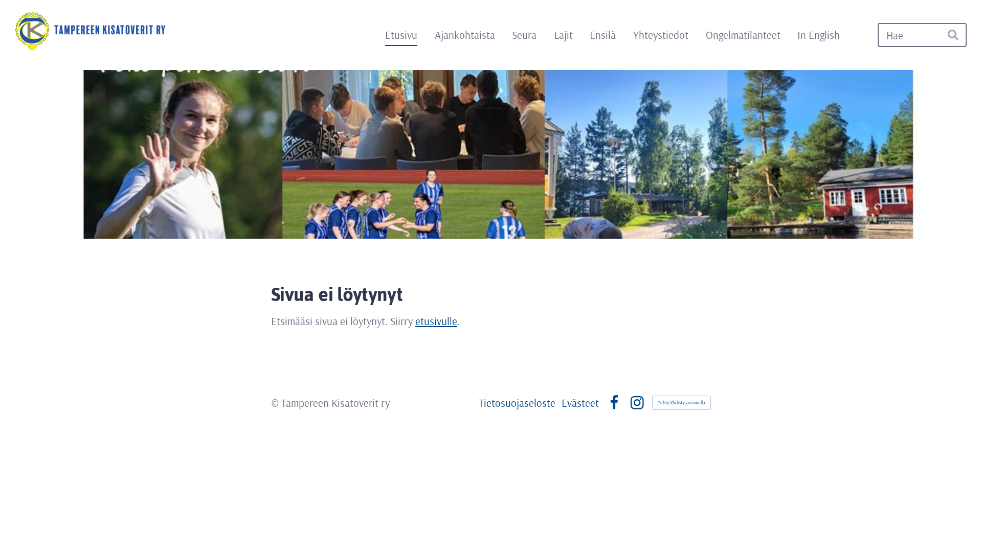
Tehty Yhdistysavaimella (681, 402)
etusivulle (436, 321)
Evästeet (580, 403)
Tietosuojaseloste (517, 403)
